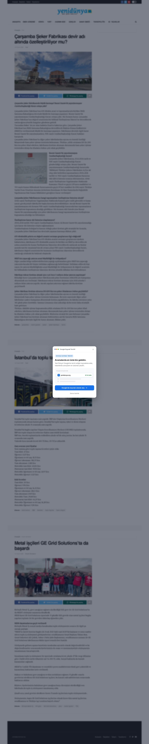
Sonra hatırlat (74, 393)
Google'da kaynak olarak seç (73, 388)
